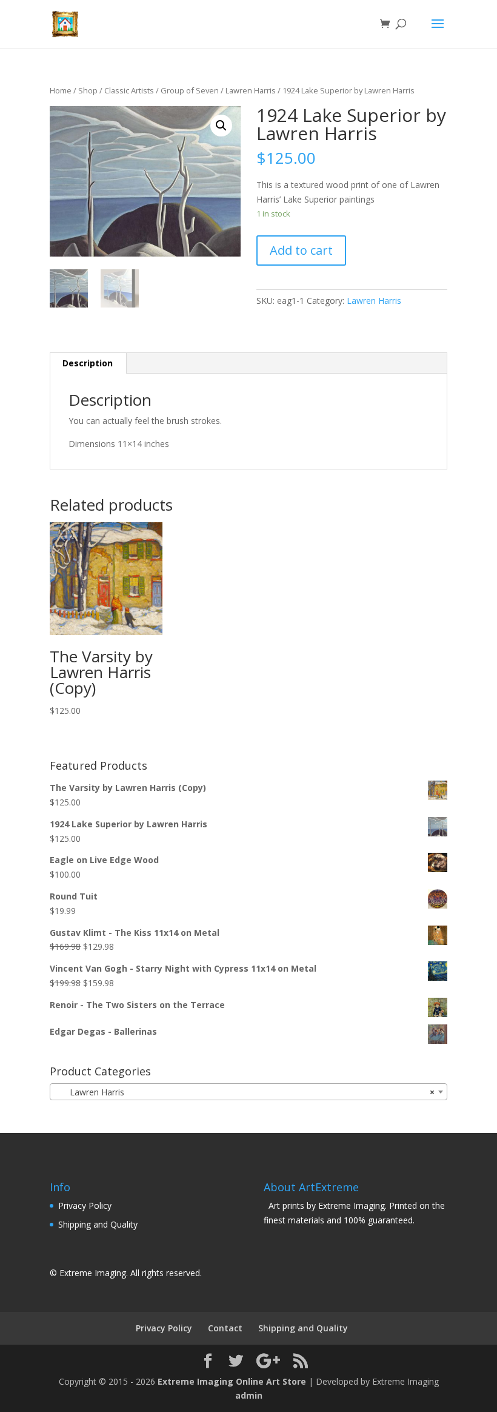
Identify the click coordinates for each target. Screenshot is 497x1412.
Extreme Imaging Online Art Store (232, 1381)
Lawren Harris (250, 90)
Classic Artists (129, 90)
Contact (225, 1328)
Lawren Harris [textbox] (245, 1092)
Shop (88, 90)
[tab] (88, 363)
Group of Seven (190, 90)
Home (61, 90)
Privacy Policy (85, 1205)
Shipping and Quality (98, 1224)
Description (87, 363)
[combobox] (248, 1091)
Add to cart (301, 250)
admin (248, 1395)
